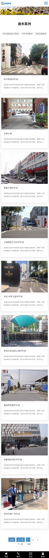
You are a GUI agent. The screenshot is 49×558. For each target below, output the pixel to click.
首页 (6, 556)
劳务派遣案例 (41, 33)
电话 (18, 556)
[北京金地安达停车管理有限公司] (8, 3)
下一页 (20, 544)
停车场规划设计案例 (11, 33)
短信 (30, 556)
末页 (29, 544)
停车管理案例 (27, 33)
